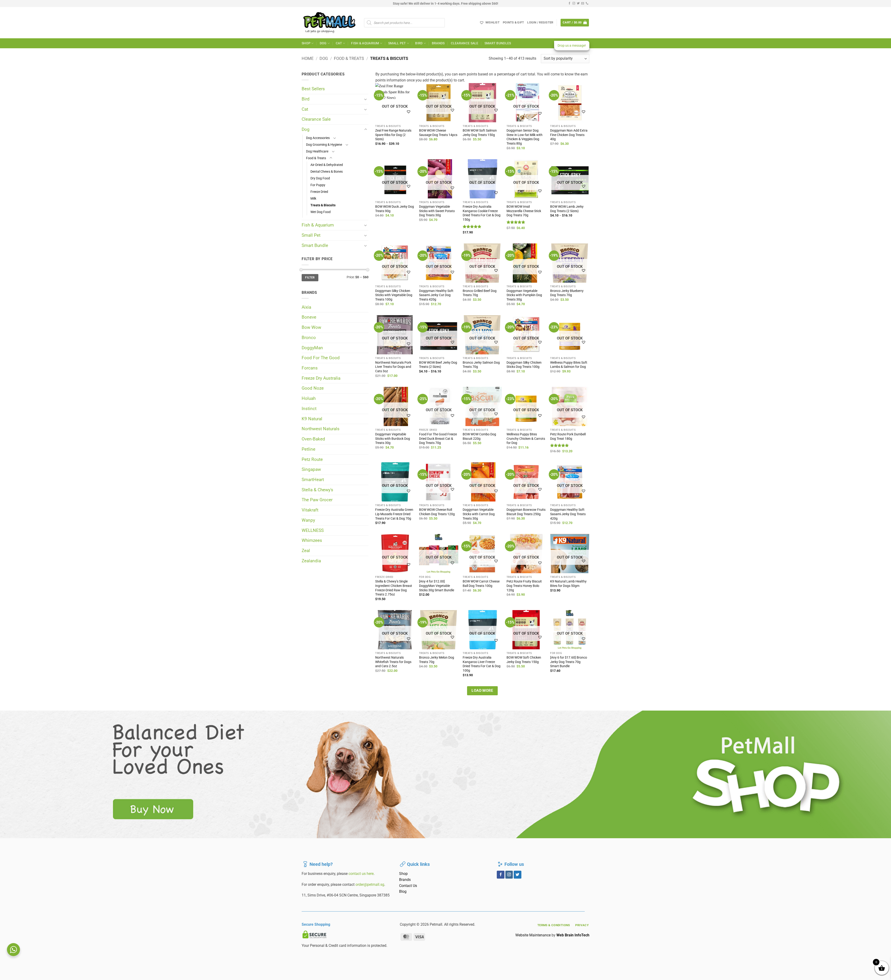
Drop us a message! (572, 45)
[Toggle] (365, 99)
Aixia (306, 307)
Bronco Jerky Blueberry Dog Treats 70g (567, 293)
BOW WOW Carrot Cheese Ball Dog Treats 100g (481, 583)
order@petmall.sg (369, 884)
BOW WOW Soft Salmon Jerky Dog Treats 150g (480, 133)
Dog (323, 43)
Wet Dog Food (320, 212)
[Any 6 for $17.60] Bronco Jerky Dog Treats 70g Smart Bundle (568, 662)
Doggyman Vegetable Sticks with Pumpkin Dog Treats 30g (524, 295)
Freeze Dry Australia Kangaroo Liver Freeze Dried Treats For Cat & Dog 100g (481, 664)
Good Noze (313, 388)
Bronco (309, 337)
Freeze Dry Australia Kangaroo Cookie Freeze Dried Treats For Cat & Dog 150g (481, 213)
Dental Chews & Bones (326, 172)
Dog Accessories (318, 138)
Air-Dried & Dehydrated (326, 165)
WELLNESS (313, 530)
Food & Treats (349, 58)
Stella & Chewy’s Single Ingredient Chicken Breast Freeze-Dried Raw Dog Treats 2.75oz (393, 587)
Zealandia (311, 560)
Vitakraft (310, 510)
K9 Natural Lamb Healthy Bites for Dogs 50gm (568, 583)
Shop (306, 43)
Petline (308, 449)
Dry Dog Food (320, 178)
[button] (540, 22)
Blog (403, 891)
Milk (313, 199)
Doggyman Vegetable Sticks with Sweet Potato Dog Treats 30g (437, 211)
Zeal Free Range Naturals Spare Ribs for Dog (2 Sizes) (393, 135)
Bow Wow (311, 327)
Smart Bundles (497, 43)
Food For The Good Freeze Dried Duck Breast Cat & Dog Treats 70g (438, 438)
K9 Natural (312, 418)
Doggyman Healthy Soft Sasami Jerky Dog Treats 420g (568, 514)
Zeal (306, 550)
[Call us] (587, 3)
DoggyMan (312, 347)
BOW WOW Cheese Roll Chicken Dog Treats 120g (437, 512)
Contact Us (408, 885)
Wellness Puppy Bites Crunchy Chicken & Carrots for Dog (526, 438)
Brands (438, 43)
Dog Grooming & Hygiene (324, 145)
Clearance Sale (464, 43)
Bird (419, 43)
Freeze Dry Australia (321, 378)
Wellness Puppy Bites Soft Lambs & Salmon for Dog (568, 365)
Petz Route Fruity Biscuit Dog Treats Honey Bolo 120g (524, 585)
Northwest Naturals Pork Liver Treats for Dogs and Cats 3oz (393, 367)
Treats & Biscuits (323, 205)
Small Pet (397, 43)
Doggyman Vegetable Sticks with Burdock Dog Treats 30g (392, 438)
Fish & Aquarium (365, 43)
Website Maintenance (533, 935)
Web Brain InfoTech (572, 935)
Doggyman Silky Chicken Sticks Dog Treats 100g (524, 365)
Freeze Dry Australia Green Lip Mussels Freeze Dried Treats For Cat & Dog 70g (394, 514)
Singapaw (311, 469)
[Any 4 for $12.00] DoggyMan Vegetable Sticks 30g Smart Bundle (436, 585)
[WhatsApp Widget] (13, 949)
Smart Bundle (315, 245)
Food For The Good (321, 357)
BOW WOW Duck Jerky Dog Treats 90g (394, 209)
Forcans (310, 368)
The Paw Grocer (317, 499)
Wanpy (308, 520)
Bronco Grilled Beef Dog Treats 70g (480, 293)
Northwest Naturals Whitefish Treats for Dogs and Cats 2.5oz (393, 662)
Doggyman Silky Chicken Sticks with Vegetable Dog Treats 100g (393, 295)
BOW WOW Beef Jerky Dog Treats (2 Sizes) (438, 365)
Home (307, 58)
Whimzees (312, 540)
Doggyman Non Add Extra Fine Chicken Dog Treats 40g (569, 135)
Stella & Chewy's (317, 489)
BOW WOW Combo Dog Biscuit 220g (479, 436)
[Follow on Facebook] (569, 3)
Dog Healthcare (317, 151)
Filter (310, 277)
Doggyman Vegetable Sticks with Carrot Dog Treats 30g (479, 514)
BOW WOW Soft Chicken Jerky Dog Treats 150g (524, 660)
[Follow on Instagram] (573, 3)
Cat (339, 43)
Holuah (309, 398)
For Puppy (317, 185)
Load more (482, 691)
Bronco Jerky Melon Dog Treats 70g (436, 660)
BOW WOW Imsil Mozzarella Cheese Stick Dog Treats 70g (524, 211)
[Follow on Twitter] (578, 3)
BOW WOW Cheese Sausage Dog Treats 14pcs (438, 133)
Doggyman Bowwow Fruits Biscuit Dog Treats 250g (526, 512)
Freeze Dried (319, 192)
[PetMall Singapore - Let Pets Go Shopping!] (329, 22)
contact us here (361, 873)
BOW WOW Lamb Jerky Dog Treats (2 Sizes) (567, 209)
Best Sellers (313, 88)
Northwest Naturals (320, 428)
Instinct (309, 408)
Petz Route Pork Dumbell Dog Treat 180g (568, 436)
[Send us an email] (582, 3)
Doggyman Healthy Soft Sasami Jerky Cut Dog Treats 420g (436, 295)
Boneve (309, 317)
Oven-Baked (313, 439)
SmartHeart (313, 479)
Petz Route (312, 459)
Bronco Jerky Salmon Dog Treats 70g (481, 365)
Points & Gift (513, 22)
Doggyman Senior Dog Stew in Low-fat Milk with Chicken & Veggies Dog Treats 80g (524, 137)
